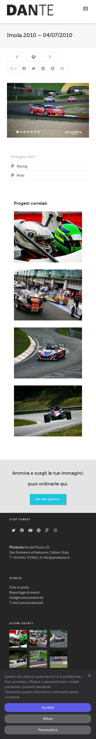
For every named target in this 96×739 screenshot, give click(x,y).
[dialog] (48, 704)
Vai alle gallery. (48, 499)
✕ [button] (89, 675)
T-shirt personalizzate (26, 602)
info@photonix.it (56, 557)
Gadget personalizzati (26, 597)
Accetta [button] (48, 707)
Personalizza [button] (48, 730)
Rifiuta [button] (48, 719)
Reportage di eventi (24, 592)
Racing (22, 166)
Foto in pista (19, 587)
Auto (20, 175)
